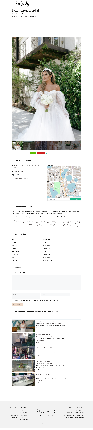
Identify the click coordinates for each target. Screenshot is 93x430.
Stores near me (24, 410)
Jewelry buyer (44, 336)
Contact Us (72, 4)
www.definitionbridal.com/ (19, 174)
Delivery (19, 221)
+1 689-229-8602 (41, 380)
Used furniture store (46, 363)
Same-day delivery (75, 221)
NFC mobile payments (69, 223)
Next (80, 145)
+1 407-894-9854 (41, 353)
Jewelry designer (49, 376)
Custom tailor (54, 323)
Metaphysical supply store (52, 350)
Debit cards (58, 223)
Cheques (41, 225)
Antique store (39, 363)
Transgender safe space (74, 225)
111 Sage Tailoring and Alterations (45, 321)
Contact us (14, 417)
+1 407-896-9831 (41, 367)
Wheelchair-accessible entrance (45, 223)
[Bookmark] (13, 331)
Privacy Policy (14, 415)
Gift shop (44, 350)
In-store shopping (54, 221)
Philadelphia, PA (69, 415)
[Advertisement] (46, 27)
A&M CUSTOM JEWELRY (43, 374)
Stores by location (24, 412)
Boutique (38, 323)
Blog (67, 4)
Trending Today (24, 419)
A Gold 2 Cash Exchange (43, 334)
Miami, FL (69, 410)
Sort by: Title (76, 316)
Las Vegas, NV (69, 417)
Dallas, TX (69, 412)
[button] (80, 4)
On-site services (65, 221)
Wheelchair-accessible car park (27, 223)
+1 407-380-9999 (41, 340)
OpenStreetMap (74, 197)
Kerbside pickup (48, 225)
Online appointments (75, 227)
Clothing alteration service (45, 323)
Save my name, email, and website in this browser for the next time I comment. (35, 300)
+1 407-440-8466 (18, 171)
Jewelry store (39, 350)
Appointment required (60, 225)
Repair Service (79, 415)
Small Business (34, 221)
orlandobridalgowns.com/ (20, 178)
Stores (14, 412)
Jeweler (43, 376)
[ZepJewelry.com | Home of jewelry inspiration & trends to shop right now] (22, 4)
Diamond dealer (79, 417)
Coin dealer (50, 336)
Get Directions (74, 199)
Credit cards (26, 221)
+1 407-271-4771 (41, 327)
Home (56, 4)
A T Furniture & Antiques (43, 361)
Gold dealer (38, 336)
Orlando (60, 323)
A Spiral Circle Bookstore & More (45, 348)
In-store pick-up (44, 221)
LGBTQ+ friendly (33, 225)
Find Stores (61, 4)
